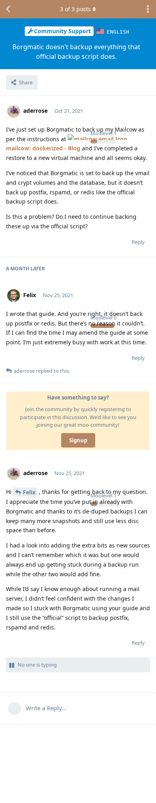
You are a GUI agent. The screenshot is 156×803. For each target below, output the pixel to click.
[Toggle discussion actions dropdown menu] (148, 9)
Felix (29, 492)
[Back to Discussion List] (8, 9)
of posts (75, 9)
